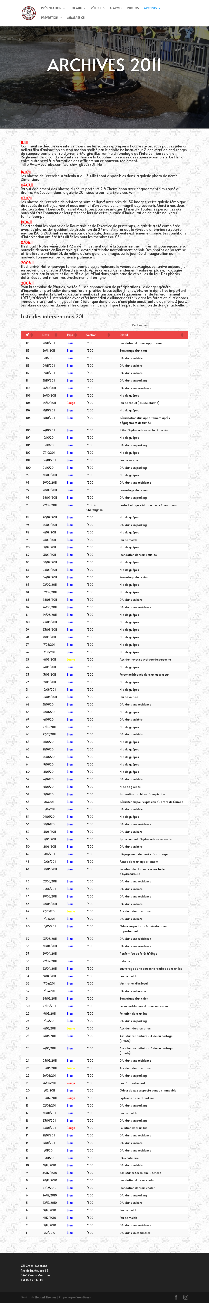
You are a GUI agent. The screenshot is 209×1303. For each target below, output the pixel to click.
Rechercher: (140, 325)
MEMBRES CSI (76, 18)
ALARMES (116, 8)
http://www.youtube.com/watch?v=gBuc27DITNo (61, 164)
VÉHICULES (97, 8)
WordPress (84, 1297)
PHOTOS (133, 8)
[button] (31, 335)
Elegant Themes (45, 1297)
